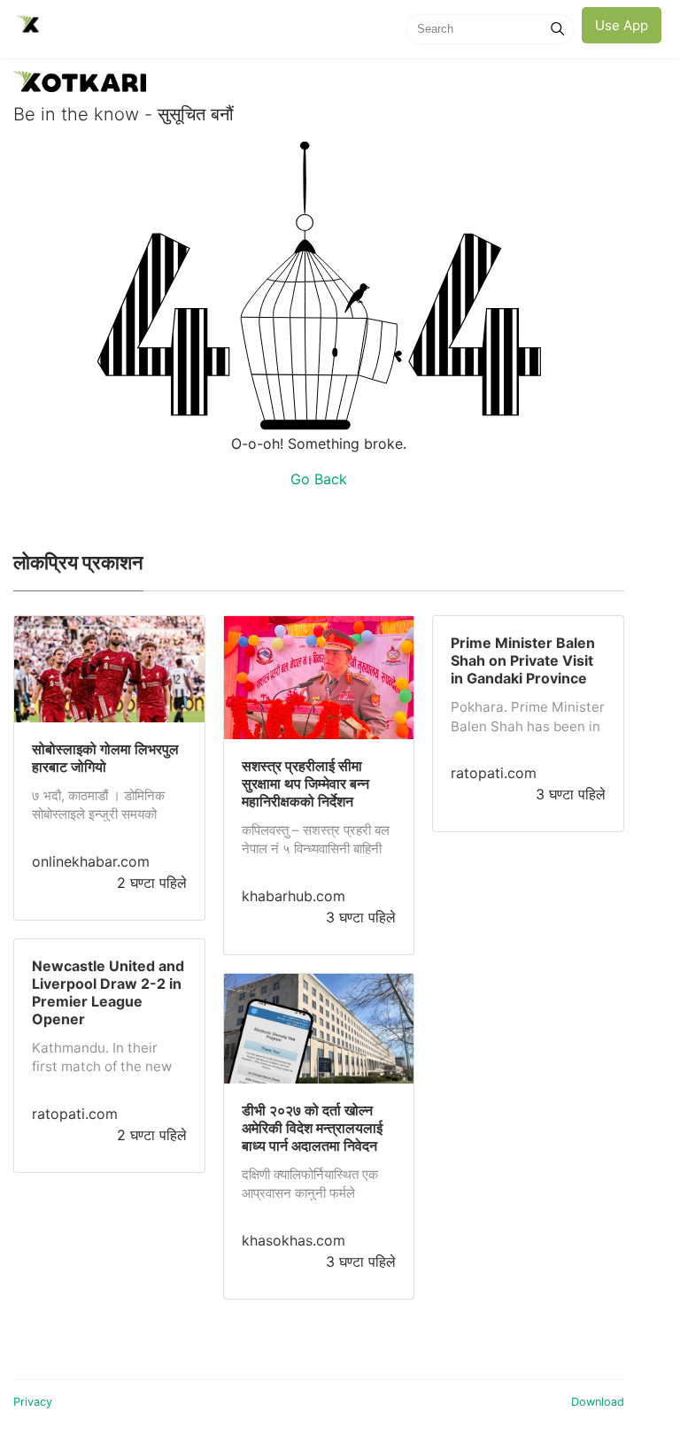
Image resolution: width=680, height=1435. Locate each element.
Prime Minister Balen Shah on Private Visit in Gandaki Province (523, 660)
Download (597, 1401)
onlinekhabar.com (91, 861)
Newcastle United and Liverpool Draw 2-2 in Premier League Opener (108, 992)
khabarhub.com (293, 896)
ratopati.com (75, 1114)
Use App (621, 25)
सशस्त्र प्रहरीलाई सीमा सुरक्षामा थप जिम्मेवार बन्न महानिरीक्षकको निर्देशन (305, 783)
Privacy (32, 1401)
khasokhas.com (293, 1240)
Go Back (318, 479)
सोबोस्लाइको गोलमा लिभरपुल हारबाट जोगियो (105, 757)
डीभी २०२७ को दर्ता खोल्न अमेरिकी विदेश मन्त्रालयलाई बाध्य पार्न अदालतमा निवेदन (312, 1127)
